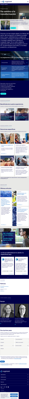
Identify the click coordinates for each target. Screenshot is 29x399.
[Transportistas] (26, 62)
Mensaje (2, 348)
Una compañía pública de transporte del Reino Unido (21, 118)
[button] (27, 1)
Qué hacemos (3, 374)
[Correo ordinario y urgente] (26, 75)
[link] (7, 2)
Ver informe (3, 224)
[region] (9, 395)
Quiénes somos (3, 377)
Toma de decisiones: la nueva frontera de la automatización (22, 210)
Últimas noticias (2, 285)
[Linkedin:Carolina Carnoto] (15, 324)
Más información (3, 384)
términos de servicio (5, 364)
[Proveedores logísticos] (26, 68)
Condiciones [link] (2, 390)
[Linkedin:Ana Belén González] (0, 323)
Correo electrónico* (19, 339)
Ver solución (3, 153)
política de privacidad (22, 363)
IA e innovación (3, 379)
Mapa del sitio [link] (2, 388)
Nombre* (2, 339)
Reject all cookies (14, 396)
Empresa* (2, 342)
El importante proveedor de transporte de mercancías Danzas (6, 118)
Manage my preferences (14, 398)
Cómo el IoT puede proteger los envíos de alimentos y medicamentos (8, 236)
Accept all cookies (14, 394)
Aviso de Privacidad (17, 358)
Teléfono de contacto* (19, 342)
